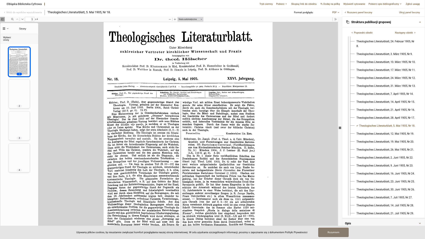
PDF (334, 12)
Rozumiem (333, 232)
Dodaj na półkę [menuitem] (331, 3)
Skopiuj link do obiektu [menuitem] (304, 3)
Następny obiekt (404, 32)
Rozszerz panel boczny (359, 12)
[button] (383, 22)
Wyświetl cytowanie (354, 3)
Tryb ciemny (266, 3)
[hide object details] (340, 128)
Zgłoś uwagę (413, 3)
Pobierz (280, 3)
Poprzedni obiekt (363, 32)
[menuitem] (386, 43)
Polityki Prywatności (296, 232)
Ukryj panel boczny (409, 12)
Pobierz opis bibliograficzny (384, 3)
